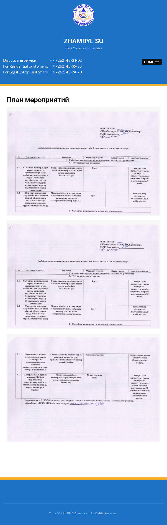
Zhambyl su (83, 41)
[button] (152, 62)
